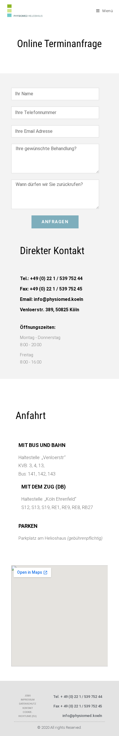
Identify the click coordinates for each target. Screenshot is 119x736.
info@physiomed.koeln (82, 715)
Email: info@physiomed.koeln (51, 299)
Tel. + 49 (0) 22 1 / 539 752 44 (77, 696)
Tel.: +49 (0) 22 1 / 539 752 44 (51, 278)
